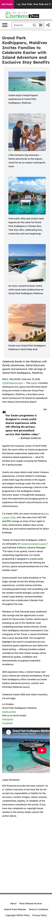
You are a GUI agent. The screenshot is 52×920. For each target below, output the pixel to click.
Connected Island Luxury (33, 543)
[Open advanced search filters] (40, 25)
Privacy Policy (39, 915)
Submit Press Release (15, 909)
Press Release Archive (30, 903)
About (13, 903)
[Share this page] (48, 25)
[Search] (34, 25)
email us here (9, 711)
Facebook (7, 723)
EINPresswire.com (12, 383)
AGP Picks (7, 4)
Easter (34, 383)
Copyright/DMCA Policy (17, 915)
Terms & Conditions (38, 909)
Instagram (7, 719)
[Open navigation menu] (4, 25)
